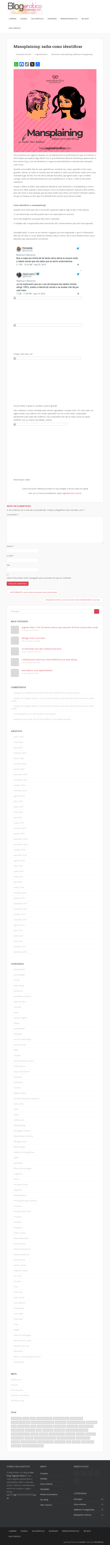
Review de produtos (69, 19)
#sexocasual (16, 1418)
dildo (33, 1426)
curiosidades (61, 1422)
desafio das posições (76, 1422)
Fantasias (18, 1077)
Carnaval (17, 1007)
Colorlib (82, 1542)
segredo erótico (83, 1438)
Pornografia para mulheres (25, 1200)
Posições (18, 1206)
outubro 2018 (19, 849)
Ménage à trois (20, 1141)
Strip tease (18, 1319)
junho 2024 (18, 737)
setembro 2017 (20, 919)
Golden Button (59, 1426)
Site (8, 565)
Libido (16, 1114)
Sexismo (17, 1281)
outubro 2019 (19, 785)
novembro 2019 (21, 780)
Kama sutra (19, 1104)
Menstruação (19, 1147)
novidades (70, 1434)
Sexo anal (18, 1292)
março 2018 (19, 887)
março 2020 (19, 758)
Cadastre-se (16, 1379)
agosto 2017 (19, 925)
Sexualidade (19, 1308)
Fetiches (17, 1087)
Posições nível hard (22, 1211)
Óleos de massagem (23, 1168)
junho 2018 (18, 871)
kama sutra (30, 1430)
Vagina (16, 1329)
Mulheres (43, 1434)
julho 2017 (18, 930)
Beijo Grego (19, 985)
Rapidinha (18, 1227)
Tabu (16, 1324)
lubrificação (59, 1430)
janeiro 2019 (19, 833)
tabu (68, 1442)
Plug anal (18, 1190)
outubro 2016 (19, 946)
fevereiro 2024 (20, 753)
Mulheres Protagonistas (83, 54)
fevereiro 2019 (20, 828)
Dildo (16, 1050)
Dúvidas (23, 19)
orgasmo (80, 1434)
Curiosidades (19, 1028)
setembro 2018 (20, 855)
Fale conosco (15, 28)
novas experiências (56, 1434)
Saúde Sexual (19, 1265)
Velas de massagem (22, 1335)
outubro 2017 (19, 914)
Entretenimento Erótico (24, 1061)
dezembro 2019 (20, 774)
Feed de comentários (20, 1395)
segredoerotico (41, 54)
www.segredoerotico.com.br (69, 493)
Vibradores (18, 1351)
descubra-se (91, 1422)
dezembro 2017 (20, 903)
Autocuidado (19, 974)
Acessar (14, 1385)
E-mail (10, 555)
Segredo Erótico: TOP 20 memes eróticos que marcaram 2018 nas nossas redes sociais (60, 627)
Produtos (18, 1216)
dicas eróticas (23, 1426)
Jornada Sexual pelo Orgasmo (27, 1098)
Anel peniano (19, 969)
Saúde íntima (19, 1260)
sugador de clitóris (45, 1442)
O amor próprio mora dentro (43, 714)
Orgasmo (18, 1173)
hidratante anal (17, 1430)
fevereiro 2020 (20, 763)
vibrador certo (87, 1442)
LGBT (16, 1109)
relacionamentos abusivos (45, 1438)
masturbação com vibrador (76, 1430)
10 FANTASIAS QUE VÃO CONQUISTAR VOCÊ (41, 649)
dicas (14, 1426)
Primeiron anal (17, 1438)
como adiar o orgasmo (21, 1422)
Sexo (16, 1286)
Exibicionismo (19, 1066)
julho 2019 (18, 801)
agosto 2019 (19, 796)
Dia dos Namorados (22, 1039)
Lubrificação (19, 1120)
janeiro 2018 (19, 898)
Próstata (17, 1222)
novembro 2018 (21, 844)
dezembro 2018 (20, 839)
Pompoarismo (20, 1195)
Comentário (13, 514)
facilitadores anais (45, 1426)
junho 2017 (18, 936)
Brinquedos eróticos (22, 996)
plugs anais (90, 1434)
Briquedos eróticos (61, 1418)
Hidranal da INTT (86, 1426)
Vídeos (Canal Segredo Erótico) (27, 1356)
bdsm (32, 1418)
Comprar (12, 19)
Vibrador (76, 1442)
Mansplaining (66, 54)
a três (26, 1418)
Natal (16, 1157)
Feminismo (55, 54)
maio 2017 (18, 941)
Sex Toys (18, 1276)
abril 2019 (18, 817)
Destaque (18, 1034)
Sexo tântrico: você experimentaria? (37, 670)
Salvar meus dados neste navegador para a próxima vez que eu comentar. (39, 578)
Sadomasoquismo (22, 1254)
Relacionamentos (21, 1238)
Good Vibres (72, 1426)
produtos (29, 1438)
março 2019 (19, 823)
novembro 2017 (21, 909)
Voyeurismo (19, 1362)
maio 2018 (18, 876)
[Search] (96, 611)
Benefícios (18, 991)
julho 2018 (18, 866)
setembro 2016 (20, 952)
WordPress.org (17, 1400)
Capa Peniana (20, 1001)
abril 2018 (18, 882)
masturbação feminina (20, 1434)
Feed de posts (17, 1390)
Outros (17, 1179)
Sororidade (18, 1313)
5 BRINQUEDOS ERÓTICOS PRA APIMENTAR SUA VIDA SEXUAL (49, 659)
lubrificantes (47, 1430)
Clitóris (17, 1023)
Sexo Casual (19, 1297)
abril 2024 (18, 747)
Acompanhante (20, 714)
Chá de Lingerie (20, 1018)
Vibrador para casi (21, 1346)
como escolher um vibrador (42, 1422)
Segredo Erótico (21, 1270)
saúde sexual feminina (66, 1438)
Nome (10, 546)
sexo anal (15, 1442)
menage (34, 1434)
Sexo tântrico (19, 1303)
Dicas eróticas (37, 19)
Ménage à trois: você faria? (33, 638)
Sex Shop (85, 19)
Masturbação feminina (23, 1136)
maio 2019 (18, 812)
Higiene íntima (20, 1093)
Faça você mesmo (22, 1071)
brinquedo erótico (44, 1418)
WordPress (99, 1542)
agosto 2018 (19, 860)
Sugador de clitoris (28, 1442)
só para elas (59, 1442)
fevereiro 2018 (20, 892)
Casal (16, 1012)
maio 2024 (18, 742)
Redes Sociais (20, 1233)
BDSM (16, 980)
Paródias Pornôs (21, 1184)
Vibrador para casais (22, 1340)
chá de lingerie (76, 1418)
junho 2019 (18, 806)
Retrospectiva (20, 1243)
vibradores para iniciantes (33, 1446)
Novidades (52, 19)
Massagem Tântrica (22, 1130)
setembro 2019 (20, 790)
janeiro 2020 (19, 769)
